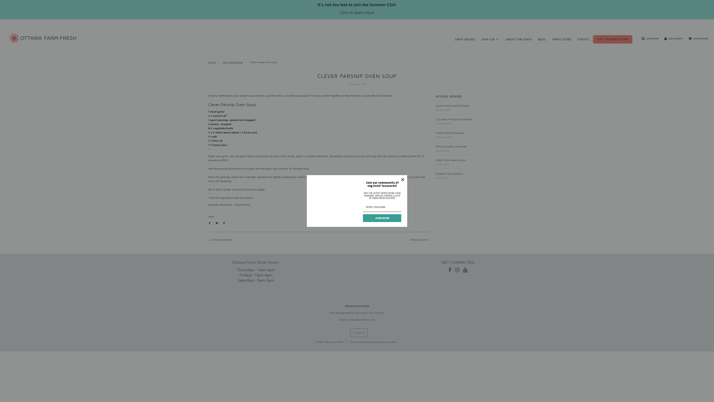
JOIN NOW (382, 218)
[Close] (402, 179)
